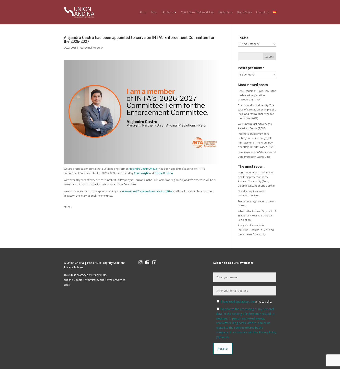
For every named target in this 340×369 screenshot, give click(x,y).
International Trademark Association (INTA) (147, 191)
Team (154, 12)
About (143, 12)
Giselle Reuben (163, 173)
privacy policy (263, 301)
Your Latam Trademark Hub (197, 12)
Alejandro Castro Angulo (143, 168)
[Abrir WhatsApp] (10, 359)
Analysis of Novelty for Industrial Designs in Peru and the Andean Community (256, 230)
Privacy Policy (91, 280)
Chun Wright (141, 173)
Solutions (167, 12)
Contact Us (262, 12)
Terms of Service (115, 280)
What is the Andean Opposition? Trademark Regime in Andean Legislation (257, 215)
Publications (226, 12)
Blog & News (244, 12)
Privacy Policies (73, 267)
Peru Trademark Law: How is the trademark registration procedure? (257, 95)
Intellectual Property (91, 47)
